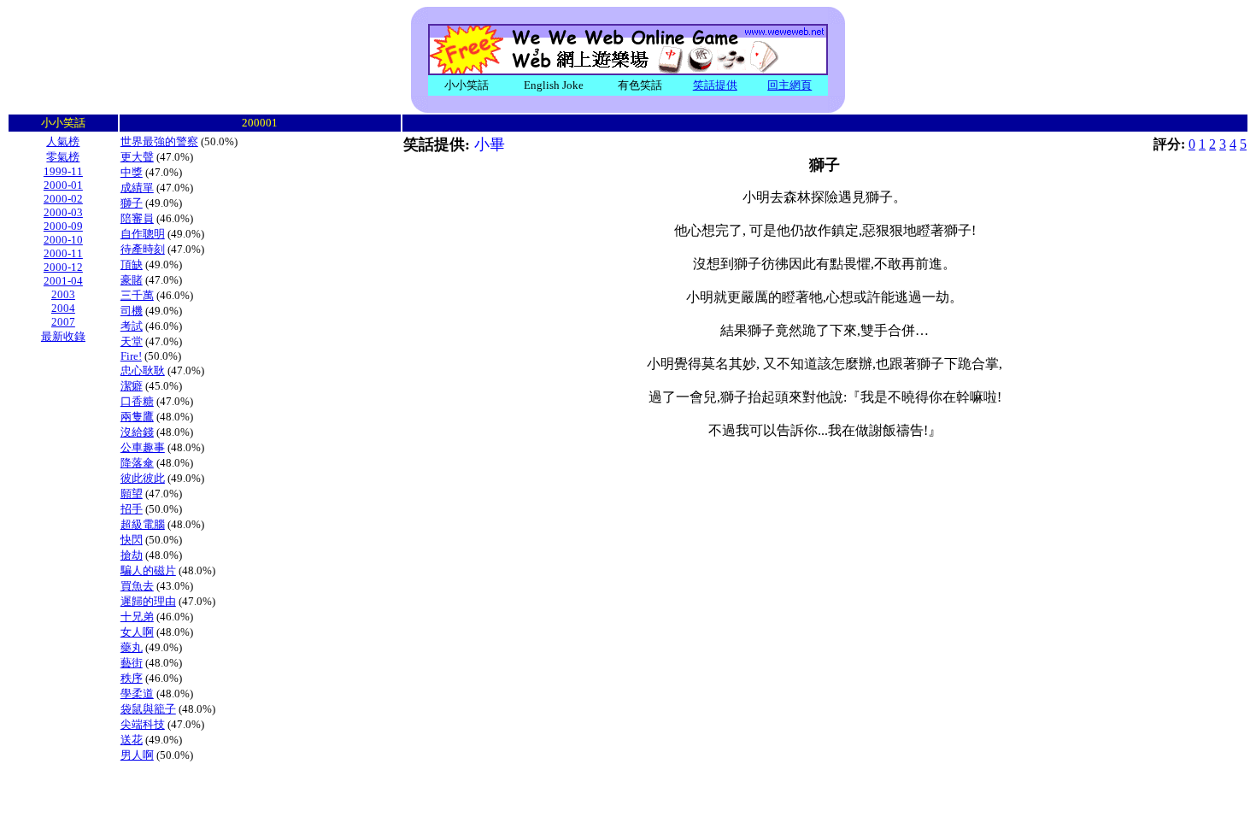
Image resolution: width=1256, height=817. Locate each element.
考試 (131, 326)
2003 (63, 294)
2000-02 (63, 198)
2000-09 (63, 226)
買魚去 (137, 585)
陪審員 (137, 218)
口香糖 (137, 401)
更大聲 (137, 156)
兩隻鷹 (137, 416)
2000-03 (63, 212)
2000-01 (63, 185)
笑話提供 (715, 85)
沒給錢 (137, 432)
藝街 (131, 662)
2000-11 (63, 253)
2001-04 (63, 280)
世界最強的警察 (159, 141)
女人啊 (137, 632)
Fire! (131, 356)
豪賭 (131, 279)
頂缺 (131, 264)
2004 (63, 308)
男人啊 (137, 755)
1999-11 (63, 171)
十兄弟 (137, 616)
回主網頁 (789, 85)
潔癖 (131, 385)
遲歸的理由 (148, 601)
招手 (131, 509)
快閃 (131, 539)
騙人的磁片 (148, 570)
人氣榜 (62, 141)
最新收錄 (63, 336)
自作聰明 (142, 233)
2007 (63, 321)
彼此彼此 (142, 478)
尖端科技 (142, 724)
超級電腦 (142, 524)
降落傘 (137, 462)
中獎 (131, 172)
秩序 (131, 678)
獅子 (131, 203)
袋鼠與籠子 (148, 708)
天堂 (131, 341)
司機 (131, 310)
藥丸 (131, 647)
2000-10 (63, 239)
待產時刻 (142, 249)
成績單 (137, 187)
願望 (131, 493)
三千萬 (137, 295)
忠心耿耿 (142, 370)
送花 (131, 739)
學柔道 (137, 693)
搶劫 (131, 555)
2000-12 (63, 267)
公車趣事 (142, 447)
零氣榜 (62, 156)
